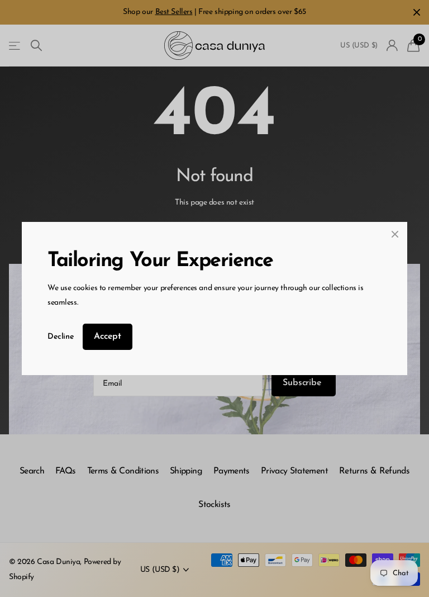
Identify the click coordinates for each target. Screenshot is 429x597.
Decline (60, 337)
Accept (107, 336)
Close (395, 234)
